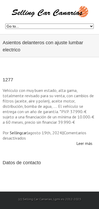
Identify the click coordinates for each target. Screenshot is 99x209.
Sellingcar (18, 132)
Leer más (84, 143)
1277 (8, 79)
